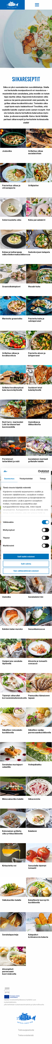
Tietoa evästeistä (25, 1035)
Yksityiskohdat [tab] (26, 479)
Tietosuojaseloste (26, 1030)
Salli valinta (26, 564)
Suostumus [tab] (9, 479)
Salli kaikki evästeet (26, 556)
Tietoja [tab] (43, 479)
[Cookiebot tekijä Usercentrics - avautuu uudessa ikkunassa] (38, 471)
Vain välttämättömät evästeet (26, 571)
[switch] (45, 530)
